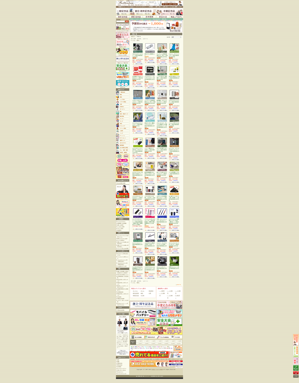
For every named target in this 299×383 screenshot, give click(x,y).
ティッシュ (122, 135)
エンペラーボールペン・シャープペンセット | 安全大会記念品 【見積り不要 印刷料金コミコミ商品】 (137, 221)
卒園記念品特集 (120, 298)
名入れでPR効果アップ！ (122, 216)
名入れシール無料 (123, 54)
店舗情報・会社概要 (121, 223)
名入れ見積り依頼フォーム (176, 366)
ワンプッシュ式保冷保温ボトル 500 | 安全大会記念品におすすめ (150, 102)
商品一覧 (126, 38)
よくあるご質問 (173, 6)
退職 (118, 361)
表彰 (118, 359)
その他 (142, 295)
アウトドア (122, 126)
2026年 (120, 307)
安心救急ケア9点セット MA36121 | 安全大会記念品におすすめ (138, 78)
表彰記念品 (136, 295)
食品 (121, 123)
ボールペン (122, 109)
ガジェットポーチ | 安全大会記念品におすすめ (162, 268)
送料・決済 (158, 6)
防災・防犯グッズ (124, 113)
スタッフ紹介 (120, 228)
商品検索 (118, 19)
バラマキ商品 (123, 101)
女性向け (122, 106)
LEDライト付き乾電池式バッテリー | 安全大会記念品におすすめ (162, 198)
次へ (134, 40)
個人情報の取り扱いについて (142, 376)
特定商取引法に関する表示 (157, 376)
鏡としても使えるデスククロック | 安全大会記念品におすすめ (162, 174)
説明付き (133, 36)
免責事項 (119, 230)
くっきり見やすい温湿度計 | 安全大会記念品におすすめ (162, 78)
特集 (119, 268)
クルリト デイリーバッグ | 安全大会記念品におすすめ (174, 55)
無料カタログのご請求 (122, 238)
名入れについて (139, 359)
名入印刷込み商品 (124, 147)
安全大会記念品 (122, 70)
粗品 (121, 97)
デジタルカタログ (121, 221)
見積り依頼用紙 (178, 362)
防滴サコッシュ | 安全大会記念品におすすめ (174, 268)
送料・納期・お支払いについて (172, 359)
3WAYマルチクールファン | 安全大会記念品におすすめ (137, 55)
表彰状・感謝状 (123, 152)
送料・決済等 (120, 225)
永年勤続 (119, 366)
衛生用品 (122, 116)
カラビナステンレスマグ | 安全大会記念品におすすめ (174, 102)
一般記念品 (122, 92)
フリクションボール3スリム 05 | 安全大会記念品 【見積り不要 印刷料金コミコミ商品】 (150, 221)
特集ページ (120, 38)
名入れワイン (120, 371)
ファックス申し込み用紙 (122, 248)
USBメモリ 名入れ (121, 370)
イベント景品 (123, 128)
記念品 (133, 346)
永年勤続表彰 (120, 292)
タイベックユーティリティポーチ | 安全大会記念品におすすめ (174, 244)
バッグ (121, 133)
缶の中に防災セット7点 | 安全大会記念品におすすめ (174, 78)
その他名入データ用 (121, 266)
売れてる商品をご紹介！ (122, 198)
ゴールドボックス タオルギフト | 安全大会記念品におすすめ (137, 198)
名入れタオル (123, 142)
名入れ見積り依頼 (121, 183)
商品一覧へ (124, 13)
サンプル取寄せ (120, 240)
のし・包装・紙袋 (123, 206)
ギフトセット (123, 138)
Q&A (181, 359)
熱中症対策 (136, 293)
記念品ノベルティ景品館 (157, 369)
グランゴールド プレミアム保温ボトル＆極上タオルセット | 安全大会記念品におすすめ (162, 125)
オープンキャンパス (121, 373)
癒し (121, 111)
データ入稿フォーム (122, 251)
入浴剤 (121, 130)
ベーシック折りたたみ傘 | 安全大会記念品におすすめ (174, 124)
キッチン (122, 118)
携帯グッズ (122, 140)
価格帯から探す (122, 46)
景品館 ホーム (122, 6)
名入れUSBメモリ (123, 79)
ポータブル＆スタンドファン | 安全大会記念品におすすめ (137, 124)
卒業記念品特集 (120, 310)
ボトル (142, 291)
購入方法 (163, 359)
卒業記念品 (119, 363)
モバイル (135, 291)
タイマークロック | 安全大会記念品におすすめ (137, 244)
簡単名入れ (122, 87)
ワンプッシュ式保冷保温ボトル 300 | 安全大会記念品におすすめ (162, 55)
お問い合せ (165, 6)
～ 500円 (162, 291)
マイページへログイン (141, 6)
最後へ (138, 40)
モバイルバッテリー (121, 368)
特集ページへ (139, 13)
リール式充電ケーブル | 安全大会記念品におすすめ (174, 174)
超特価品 (122, 145)
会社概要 (133, 359)
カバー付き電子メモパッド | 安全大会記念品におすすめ (162, 150)
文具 (121, 104)
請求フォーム (121, 232)
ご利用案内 (150, 6)
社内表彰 (119, 296)
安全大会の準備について (122, 274)
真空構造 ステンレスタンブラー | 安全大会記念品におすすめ (162, 102)
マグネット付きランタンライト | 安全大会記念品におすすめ (137, 102)
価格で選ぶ (164, 19)
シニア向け (122, 99)
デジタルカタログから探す (123, 30)
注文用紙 (172, 362)
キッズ (121, 121)
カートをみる (130, 6)
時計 (121, 94)
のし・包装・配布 (124, 150)
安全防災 (151, 291)
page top (179, 284)
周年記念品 (119, 365)
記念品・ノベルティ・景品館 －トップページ (140, 19)
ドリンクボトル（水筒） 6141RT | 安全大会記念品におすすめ (150, 198)
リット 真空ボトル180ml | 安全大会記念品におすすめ (150, 150)
